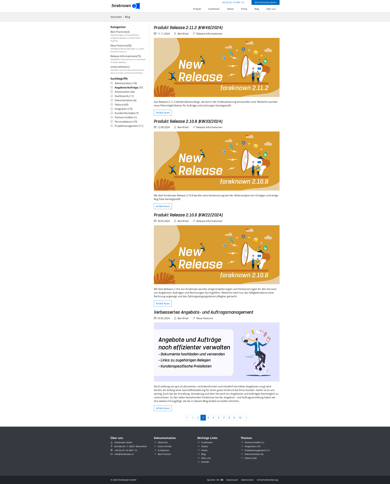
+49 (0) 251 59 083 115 (233, 2)
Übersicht (163, 442)
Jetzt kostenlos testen (265, 2)
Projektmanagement (126, 126)
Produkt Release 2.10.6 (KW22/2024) (188, 215)
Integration (121, 108)
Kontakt (205, 461)
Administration (123, 83)
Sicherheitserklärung (267, 479)
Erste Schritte (165, 446)
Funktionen (214, 8)
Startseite (116, 17)
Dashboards (122, 96)
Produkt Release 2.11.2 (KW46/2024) (188, 28)
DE (222, 479)
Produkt (197, 8)
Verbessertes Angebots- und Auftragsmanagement (204, 312)
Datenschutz (247, 479)
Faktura (119, 104)
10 (241, 417)
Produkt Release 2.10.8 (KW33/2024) (188, 121)
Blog (257, 8)
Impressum (232, 479)
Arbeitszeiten (122, 91)
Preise (244, 8)
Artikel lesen (163, 112)
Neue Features (204, 318)
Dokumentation (124, 100)
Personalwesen (123, 121)
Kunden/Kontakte (125, 113)
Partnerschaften (124, 117)
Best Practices (119, 31)
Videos (230, 8)
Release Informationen (209, 33)
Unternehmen (120, 66)
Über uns (271, 8)
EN (217, 479)
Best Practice (164, 454)
